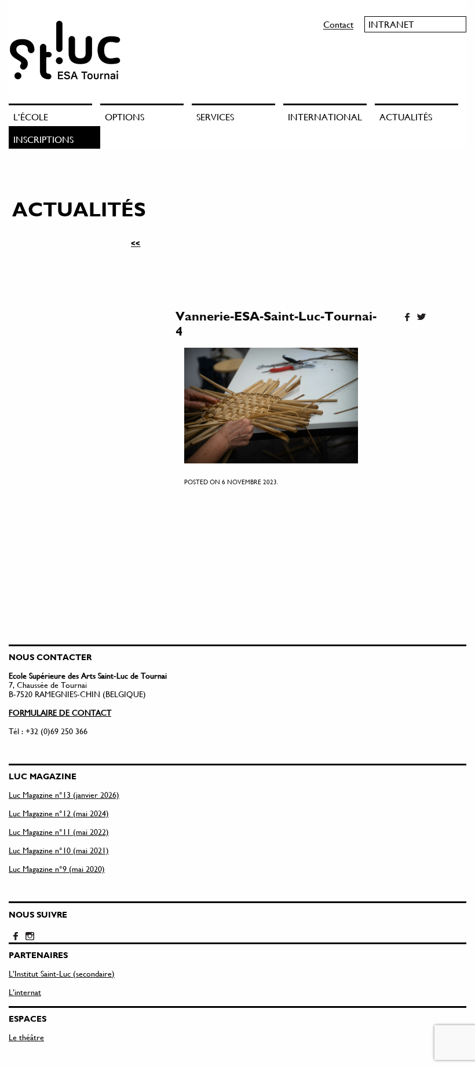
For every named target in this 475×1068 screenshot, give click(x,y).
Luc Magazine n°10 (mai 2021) (59, 850)
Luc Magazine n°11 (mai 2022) (59, 832)
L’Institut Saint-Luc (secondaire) (62, 973)
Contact (338, 24)
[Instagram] (29, 936)
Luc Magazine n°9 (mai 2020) (57, 869)
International (325, 116)
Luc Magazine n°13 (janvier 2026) (64, 795)
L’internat (25, 992)
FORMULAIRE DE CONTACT (60, 712)
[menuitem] (54, 115)
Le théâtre (26, 1037)
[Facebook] (407, 317)
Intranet (391, 24)
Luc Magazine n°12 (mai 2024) (59, 813)
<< (135, 243)
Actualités (405, 116)
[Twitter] (421, 317)
